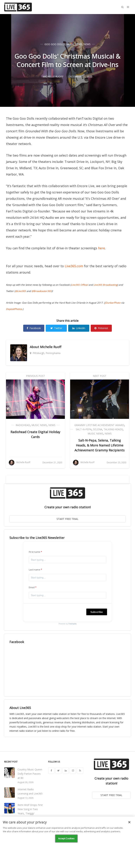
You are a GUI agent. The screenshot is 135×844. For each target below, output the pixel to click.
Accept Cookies (66, 838)
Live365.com (74, 266)
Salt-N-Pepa (84, 429)
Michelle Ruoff (50, 347)
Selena (97, 429)
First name (34, 551)
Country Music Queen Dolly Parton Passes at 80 (30, 774)
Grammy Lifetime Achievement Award (99, 425)
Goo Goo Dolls (54, 44)
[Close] (129, 822)
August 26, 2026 (25, 782)
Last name (34, 569)
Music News (74, 44)
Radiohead (23, 425)
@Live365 (20, 291)
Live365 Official (79, 284)
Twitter (58, 328)
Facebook (35, 328)
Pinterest (103, 328)
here (101, 248)
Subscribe (97, 611)
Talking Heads (113, 429)
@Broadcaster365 (41, 291)
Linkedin (80, 328)
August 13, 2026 (25, 797)
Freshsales (72, 623)
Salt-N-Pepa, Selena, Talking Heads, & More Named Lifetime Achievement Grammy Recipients (100, 445)
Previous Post (35, 376)
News (87, 44)
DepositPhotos (14, 309)
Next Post (99, 376)
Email (32, 587)
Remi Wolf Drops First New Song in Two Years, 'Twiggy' (30, 809)
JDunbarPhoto (112, 302)
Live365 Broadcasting (105, 284)
